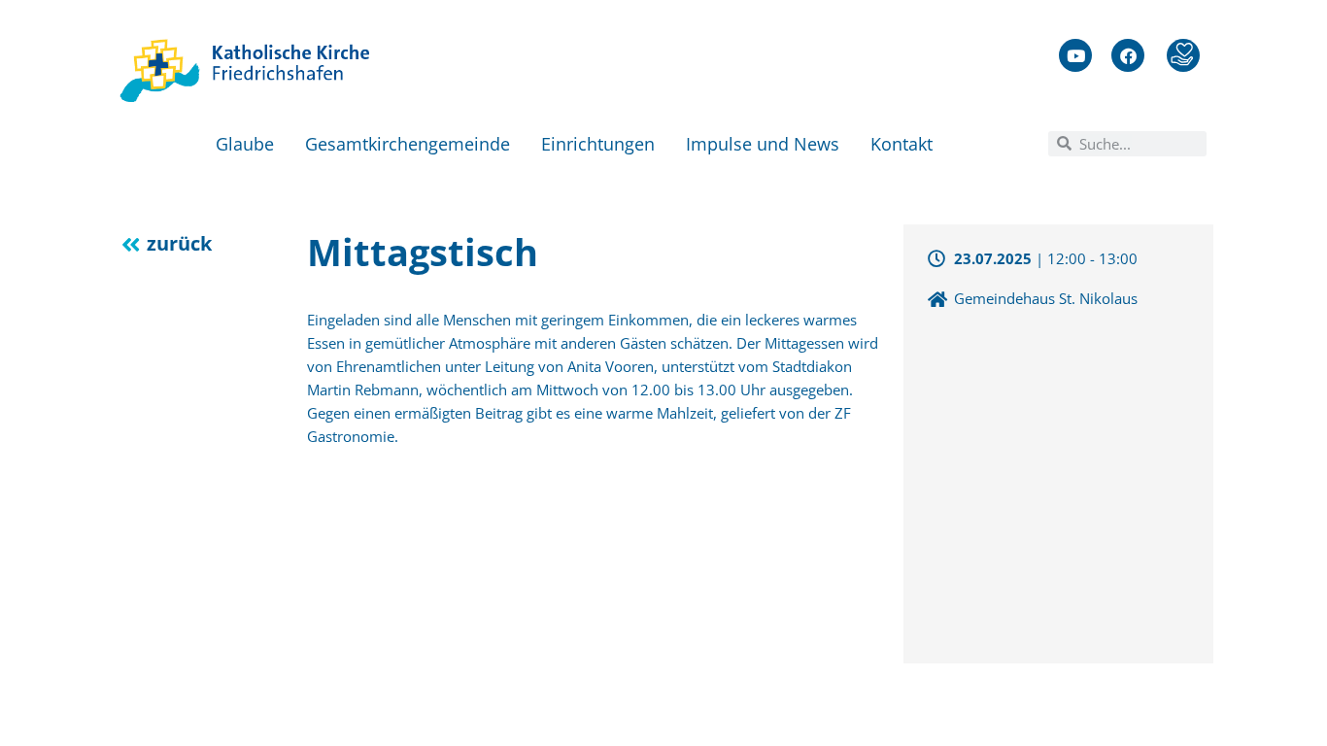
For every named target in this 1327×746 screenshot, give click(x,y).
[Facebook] (1127, 55)
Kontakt (901, 143)
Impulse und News (762, 143)
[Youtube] (1075, 55)
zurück (179, 243)
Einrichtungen (598, 143)
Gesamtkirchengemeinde (407, 143)
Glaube (245, 143)
